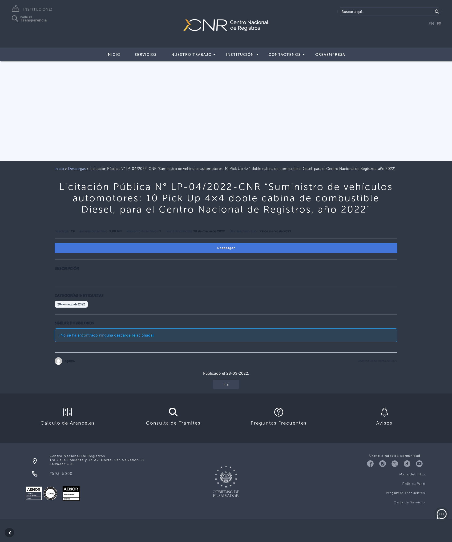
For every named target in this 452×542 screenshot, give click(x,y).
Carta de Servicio (409, 502)
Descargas (77, 168)
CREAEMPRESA (330, 54)
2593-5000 (61, 473)
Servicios (146, 54)
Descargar (226, 248)
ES (439, 23)
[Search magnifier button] (437, 12)
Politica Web (413, 484)
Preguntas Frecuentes (405, 493)
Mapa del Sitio (412, 474)
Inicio (113, 54)
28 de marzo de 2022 (71, 304)
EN (431, 23)
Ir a (226, 384)
